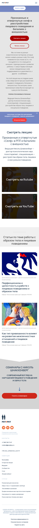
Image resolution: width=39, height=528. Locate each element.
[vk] (7, 427)
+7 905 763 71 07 (7, 442)
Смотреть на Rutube (19, 179)
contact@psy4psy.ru (8, 445)
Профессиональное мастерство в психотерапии (16, 491)
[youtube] (12, 427)
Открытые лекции (7, 462)
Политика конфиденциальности (19, 519)
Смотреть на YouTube (19, 206)
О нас (3, 471)
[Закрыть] (37, 113)
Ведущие (4, 465)
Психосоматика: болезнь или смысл (12, 497)
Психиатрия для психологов (10, 483)
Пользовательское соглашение (19, 522)
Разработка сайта (20, 525)
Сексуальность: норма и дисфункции (13, 494)
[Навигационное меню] (36, 2)
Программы (5, 460)
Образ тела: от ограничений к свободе (13, 485)
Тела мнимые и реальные (9, 488)
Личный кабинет (6, 474)
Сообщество (6, 468)
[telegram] (3, 427)
